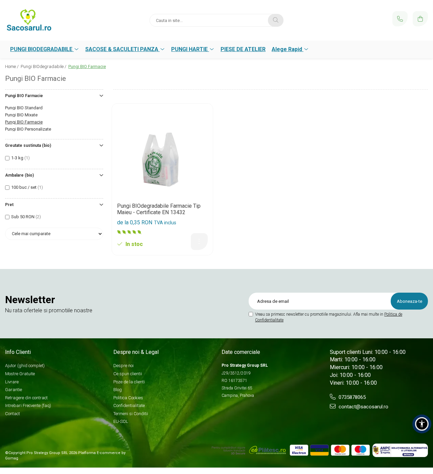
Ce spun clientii (127, 373)
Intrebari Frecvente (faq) (28, 405)
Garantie (13, 389)
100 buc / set (24, 187)
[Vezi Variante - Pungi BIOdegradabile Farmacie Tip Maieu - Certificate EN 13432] (199, 241)
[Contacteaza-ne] (400, 18)
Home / (12, 66)
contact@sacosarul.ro (362, 407)
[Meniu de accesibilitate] (421, 423)
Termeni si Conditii (130, 413)
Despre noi (123, 365)
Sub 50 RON (23, 216)
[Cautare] (275, 20)
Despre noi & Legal (136, 352)
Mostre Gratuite (20, 373)
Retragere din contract (26, 397)
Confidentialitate (129, 405)
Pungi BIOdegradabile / (44, 66)
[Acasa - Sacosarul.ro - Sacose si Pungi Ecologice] (47, 20)
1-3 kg (17, 157)
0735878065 (351, 397)
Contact (12, 413)
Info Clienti (18, 352)
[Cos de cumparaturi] (420, 18)
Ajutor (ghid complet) (25, 365)
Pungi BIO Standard (24, 107)
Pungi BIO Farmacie (24, 122)
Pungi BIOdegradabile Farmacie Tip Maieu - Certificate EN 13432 (159, 209)
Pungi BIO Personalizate (28, 129)
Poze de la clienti (129, 381)
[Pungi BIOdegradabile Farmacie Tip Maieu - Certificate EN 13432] (162, 154)
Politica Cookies (128, 397)
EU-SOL (120, 421)
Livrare (12, 381)
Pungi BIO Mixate (21, 114)
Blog (117, 389)
